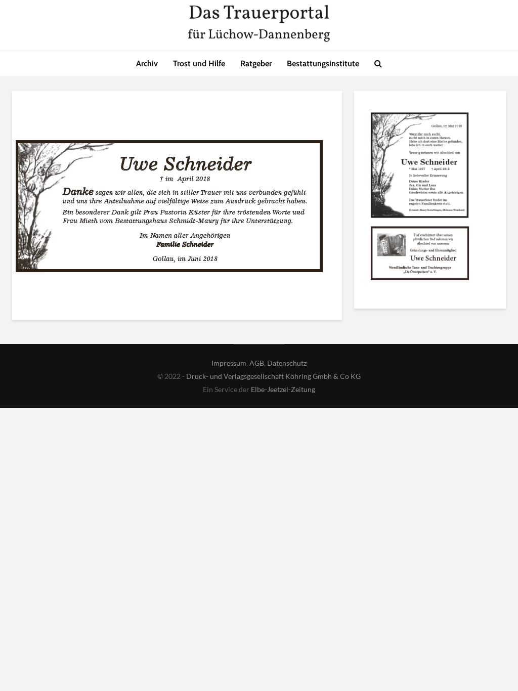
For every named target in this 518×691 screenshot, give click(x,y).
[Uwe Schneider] (419, 166)
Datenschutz (287, 363)
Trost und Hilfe (199, 63)
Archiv (147, 63)
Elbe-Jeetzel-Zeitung (283, 389)
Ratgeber (256, 63)
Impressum (228, 363)
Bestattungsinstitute (323, 63)
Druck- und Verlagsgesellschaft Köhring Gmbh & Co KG (273, 376)
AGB (256, 363)
